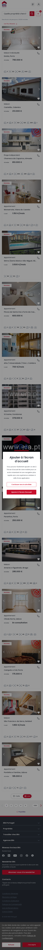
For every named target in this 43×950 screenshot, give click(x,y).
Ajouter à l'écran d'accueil (21, 492)
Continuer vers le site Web (21, 484)
